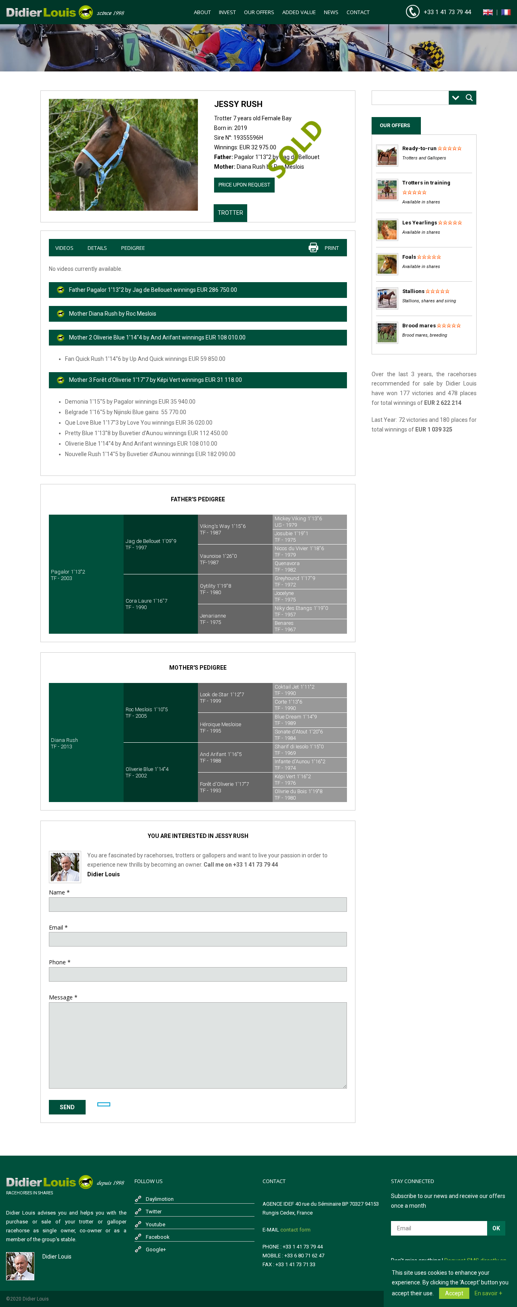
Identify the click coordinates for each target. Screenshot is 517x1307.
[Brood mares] (387, 342)
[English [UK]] (488, 14)
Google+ (156, 1249)
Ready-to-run (419, 148)
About (202, 12)
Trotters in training (426, 183)
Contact (358, 12)
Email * (58, 927)
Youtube (155, 1224)
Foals (409, 257)
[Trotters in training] (387, 199)
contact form (295, 1230)
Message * (63, 997)
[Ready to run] (387, 165)
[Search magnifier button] (469, 98)
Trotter (230, 212)
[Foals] (387, 273)
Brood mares (419, 326)
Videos (64, 247)
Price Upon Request (244, 185)
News (331, 12)
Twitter (154, 1212)
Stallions (413, 291)
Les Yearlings (419, 223)
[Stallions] (387, 308)
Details (97, 247)
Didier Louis (103, 874)
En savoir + (488, 1293)
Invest (227, 12)
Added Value (299, 12)
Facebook (158, 1237)
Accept (454, 1293)
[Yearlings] (387, 239)
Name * (59, 892)
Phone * (60, 962)
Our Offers (259, 12)
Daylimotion (160, 1199)
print (332, 247)
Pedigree (133, 247)
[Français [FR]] (506, 14)
